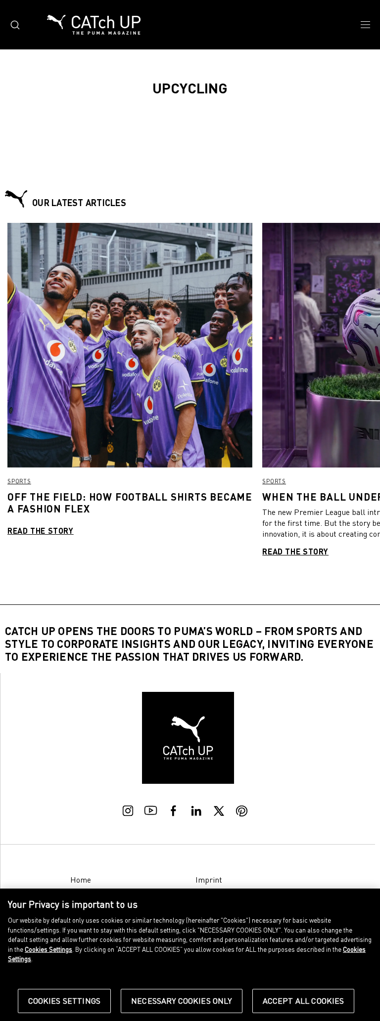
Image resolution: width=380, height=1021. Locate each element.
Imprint (208, 880)
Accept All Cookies (303, 1001)
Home (80, 880)
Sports (19, 481)
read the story (40, 530)
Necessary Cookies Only (181, 1001)
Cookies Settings (64, 1001)
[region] (190, 955)
